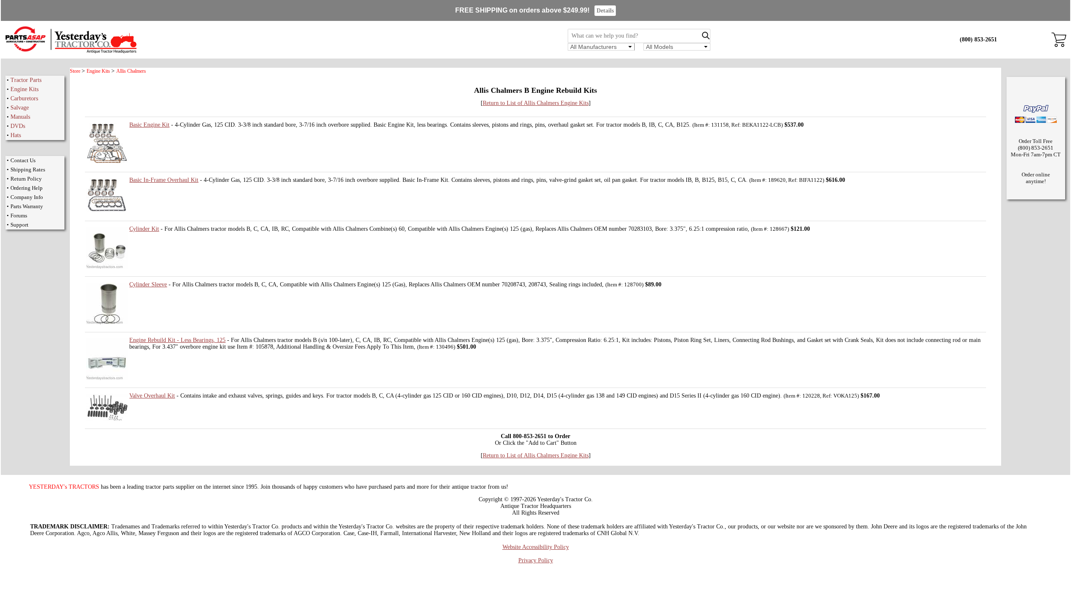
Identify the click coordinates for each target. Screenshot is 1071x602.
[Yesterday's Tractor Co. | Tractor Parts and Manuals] (70, 52)
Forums (18, 215)
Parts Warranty (26, 206)
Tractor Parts (25, 80)
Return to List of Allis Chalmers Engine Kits (536, 103)
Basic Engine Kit (149, 125)
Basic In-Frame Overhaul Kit (163, 180)
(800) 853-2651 (978, 39)
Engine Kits (24, 89)
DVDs (17, 126)
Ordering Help (26, 188)
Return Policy (26, 179)
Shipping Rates (27, 169)
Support (19, 225)
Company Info (26, 197)
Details (605, 11)
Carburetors (24, 98)
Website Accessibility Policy (535, 547)
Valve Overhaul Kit (152, 396)
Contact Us (23, 160)
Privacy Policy (535, 560)
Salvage (19, 108)
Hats (15, 135)
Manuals (20, 117)
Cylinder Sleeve (148, 284)
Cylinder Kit (144, 229)
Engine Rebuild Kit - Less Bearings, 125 (177, 340)
